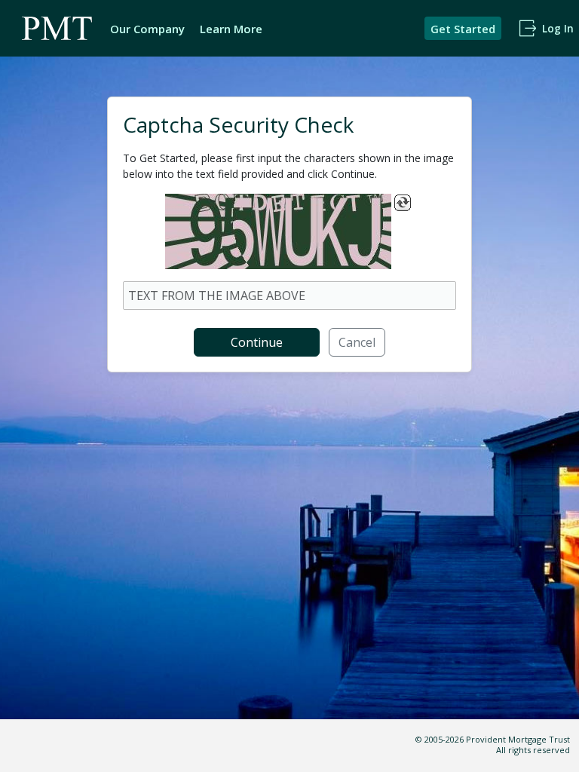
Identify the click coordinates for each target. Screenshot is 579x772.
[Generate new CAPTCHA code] (402, 203)
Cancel (357, 342)
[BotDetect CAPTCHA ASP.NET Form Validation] (278, 231)
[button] (462, 28)
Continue (257, 342)
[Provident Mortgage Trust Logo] (57, 28)
